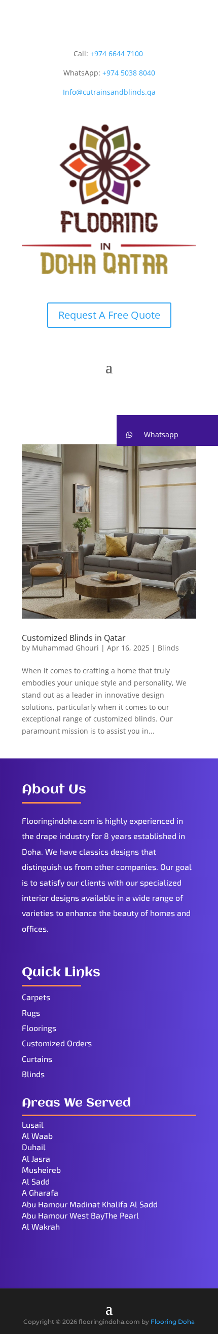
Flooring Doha (173, 1321)
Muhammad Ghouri (65, 648)
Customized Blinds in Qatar (74, 637)
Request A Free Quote (109, 315)
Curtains (37, 1058)
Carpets (36, 997)
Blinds (168, 648)
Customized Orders (57, 1043)
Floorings (39, 1028)
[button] (167, 434)
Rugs (31, 1012)
